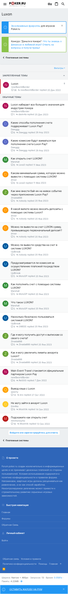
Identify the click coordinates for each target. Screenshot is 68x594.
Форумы (6, 518)
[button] (5, 4)
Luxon (14, 83)
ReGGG (22, 380)
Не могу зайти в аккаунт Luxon (29, 403)
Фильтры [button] (58, 68)
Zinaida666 (16, 197)
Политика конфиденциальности (19, 563)
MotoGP (23, 276)
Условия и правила (31, 559)
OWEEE (22, 326)
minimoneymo (18, 420)
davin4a (22, 114)
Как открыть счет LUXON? (26, 158)
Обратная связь (10, 525)
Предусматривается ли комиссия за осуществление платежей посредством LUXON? (35, 266)
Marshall (15, 161)
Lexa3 (22, 165)
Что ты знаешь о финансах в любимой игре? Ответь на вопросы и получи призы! (36, 44)
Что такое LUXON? (22, 302)
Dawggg (15, 129)
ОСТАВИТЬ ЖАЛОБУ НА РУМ (25, 589)
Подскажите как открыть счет (29, 417)
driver (14, 179)
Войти (5, 540)
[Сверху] (61, 563)
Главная (6, 512)
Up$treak (15, 251)
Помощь (42, 563)
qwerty (14, 391)
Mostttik (23, 409)
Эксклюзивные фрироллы (26, 25)
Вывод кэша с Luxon (23, 388)
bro (21, 395)
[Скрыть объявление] (62, 26)
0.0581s (58, 577)
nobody (23, 201)
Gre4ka (14, 406)
